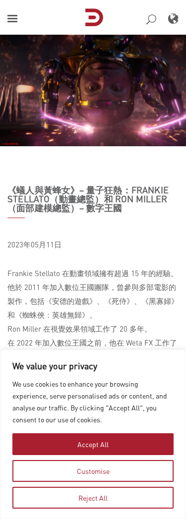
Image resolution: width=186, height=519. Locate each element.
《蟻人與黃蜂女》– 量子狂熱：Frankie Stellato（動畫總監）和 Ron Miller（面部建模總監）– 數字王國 (88, 198)
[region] (93, 434)
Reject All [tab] (93, 497)
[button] (12, 18)
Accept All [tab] (93, 444)
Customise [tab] (93, 470)
